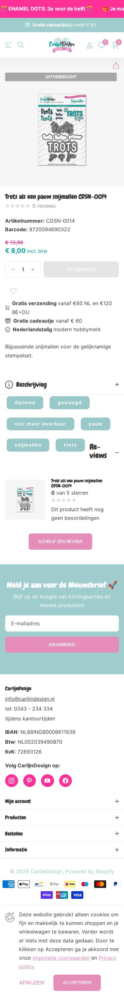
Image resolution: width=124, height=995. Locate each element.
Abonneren (62, 644)
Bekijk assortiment (8, 45)
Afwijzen (31, 982)
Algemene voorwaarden (61, 958)
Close (62, 801)
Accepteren (77, 982)
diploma (25, 402)
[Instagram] (11, 780)
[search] (20, 45)
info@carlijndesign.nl (30, 699)
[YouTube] (47, 780)
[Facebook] (65, 780)
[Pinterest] (29, 780)
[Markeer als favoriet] (13, 291)
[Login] (89, 45)
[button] (113, 65)
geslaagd (70, 402)
